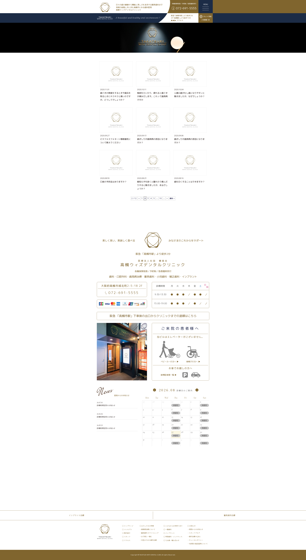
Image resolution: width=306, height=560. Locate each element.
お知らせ (192, 526)
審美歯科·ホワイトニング (149, 533)
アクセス (127, 540)
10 (160, 198)
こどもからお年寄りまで (173, 526)
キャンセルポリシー (196, 540)
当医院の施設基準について (198, 544)
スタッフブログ (194, 533)
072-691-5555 (123, 292)
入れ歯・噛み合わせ (172, 540)
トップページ (128, 526)
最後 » (172, 198)
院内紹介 (127, 533)
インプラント (170, 533)
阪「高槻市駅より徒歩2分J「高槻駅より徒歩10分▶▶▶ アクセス (182, 18)
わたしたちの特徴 (147, 526)
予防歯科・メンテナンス (173, 536)
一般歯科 (168, 529)
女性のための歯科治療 (149, 540)
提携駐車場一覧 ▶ (169, 375)
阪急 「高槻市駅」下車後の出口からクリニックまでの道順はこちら (153, 316)
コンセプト (128, 529)
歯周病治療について (148, 529)
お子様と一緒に (146, 536)
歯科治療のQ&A (194, 536)
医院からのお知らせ (196, 529)
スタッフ (127, 536)
